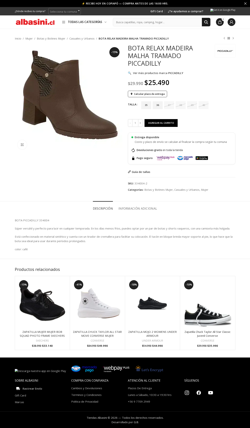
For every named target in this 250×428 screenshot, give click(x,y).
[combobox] (64, 11)
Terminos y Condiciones (86, 395)
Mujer (29, 38)
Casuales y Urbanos (82, 38)
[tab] (103, 206)
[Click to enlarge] (22, 144)
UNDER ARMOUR (152, 340)
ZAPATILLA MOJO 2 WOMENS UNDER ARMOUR (152, 333)
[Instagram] (186, 391)
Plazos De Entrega (140, 388)
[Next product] (233, 38)
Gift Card (156, 11)
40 (203, 105)
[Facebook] (198, 391)
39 (192, 105)
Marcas (19, 402)
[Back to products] (228, 38)
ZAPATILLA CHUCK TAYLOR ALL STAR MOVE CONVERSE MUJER (97, 333)
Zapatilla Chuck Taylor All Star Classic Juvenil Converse (207, 333)
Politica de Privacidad (84, 401)
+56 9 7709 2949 (139, 401)
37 (169, 105)
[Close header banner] (245, 3)
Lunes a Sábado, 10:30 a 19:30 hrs (150, 395)
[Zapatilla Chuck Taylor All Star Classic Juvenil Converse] (207, 303)
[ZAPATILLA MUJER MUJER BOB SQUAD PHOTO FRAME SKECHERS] (42, 303)
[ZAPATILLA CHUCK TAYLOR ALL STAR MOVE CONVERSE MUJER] (97, 303)
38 (180, 105)
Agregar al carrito (161, 122)
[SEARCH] (206, 22)
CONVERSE (97, 340)
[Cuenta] (231, 22)
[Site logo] (35, 22)
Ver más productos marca (155, 73)
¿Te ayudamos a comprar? (185, 11)
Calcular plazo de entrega (149, 94)
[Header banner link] (125, 3)
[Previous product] (224, 38)
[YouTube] (210, 391)
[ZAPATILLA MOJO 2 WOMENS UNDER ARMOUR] (152, 303)
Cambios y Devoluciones (86, 388)
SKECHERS (42, 340)
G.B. (136, 422)
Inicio (18, 38)
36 (157, 105)
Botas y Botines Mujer (51, 38)
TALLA (132, 104)
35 (146, 105)
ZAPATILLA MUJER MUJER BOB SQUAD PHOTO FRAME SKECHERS (42, 333)
